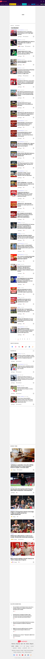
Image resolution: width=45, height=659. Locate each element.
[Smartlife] (15, 648)
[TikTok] (26, 346)
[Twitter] (19, 346)
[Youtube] (22, 346)
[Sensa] (19, 648)
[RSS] (32, 346)
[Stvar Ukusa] (30, 648)
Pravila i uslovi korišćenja (28, 650)
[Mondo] (3, 1)
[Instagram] (15, 346)
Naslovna (12, 25)
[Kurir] (12, 646)
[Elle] (21, 646)
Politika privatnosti (28, 652)
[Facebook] (12, 346)
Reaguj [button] (20, 36)
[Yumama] (24, 648)
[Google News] (29, 346)
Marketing (14, 650)
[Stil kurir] (24, 646)
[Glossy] (27, 646)
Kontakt (22, 650)
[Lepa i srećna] (32, 646)
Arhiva (23, 652)
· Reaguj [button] (22, 46)
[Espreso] (17, 646)
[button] (25, 36)
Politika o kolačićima (17, 652)
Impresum (18, 650)
